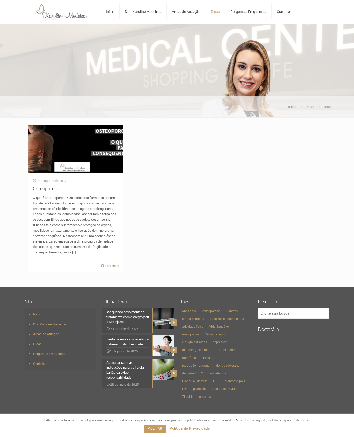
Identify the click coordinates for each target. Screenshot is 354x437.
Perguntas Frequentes (49, 354)
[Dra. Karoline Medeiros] (61, 11)
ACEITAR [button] (155, 428)
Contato (39, 364)
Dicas (310, 107)
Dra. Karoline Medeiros (49, 324)
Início (292, 107)
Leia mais (112, 266)
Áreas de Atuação (46, 334)
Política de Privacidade (189, 428)
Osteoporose (46, 188)
